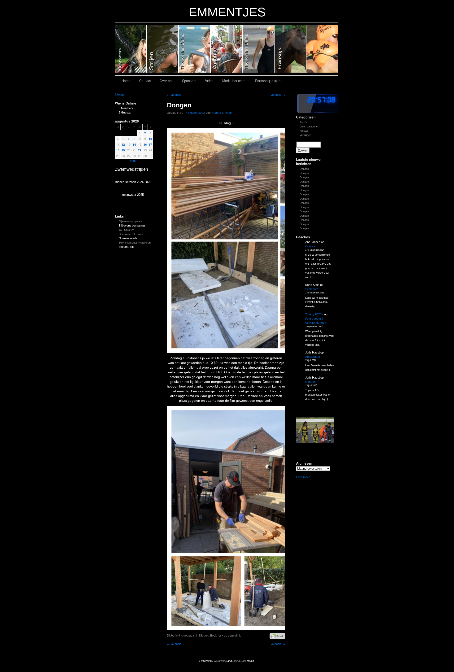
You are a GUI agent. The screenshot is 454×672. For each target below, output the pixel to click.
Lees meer (303, 477)
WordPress (220, 660)
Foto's (303, 122)
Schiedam (311, 289)
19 (123, 150)
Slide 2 (259, 49)
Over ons (166, 80)
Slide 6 (131, 49)
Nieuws (304, 130)
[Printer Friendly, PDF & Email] (277, 636)
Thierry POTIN (314, 314)
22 (139, 150)
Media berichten (234, 80)
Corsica (310, 246)
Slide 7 (322, 49)
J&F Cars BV (126, 229)
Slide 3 (227, 49)
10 (150, 139)
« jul (132, 160)
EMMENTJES (227, 12)
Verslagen (305, 135)
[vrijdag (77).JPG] (315, 430)
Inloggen (120, 94)
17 (150, 144)
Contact (145, 80)
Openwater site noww (131, 234)
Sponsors (189, 80)
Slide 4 (195, 49)
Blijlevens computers (130, 221)
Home (126, 80)
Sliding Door (239, 660)
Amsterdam (312, 356)
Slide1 (290, 49)
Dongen (304, 168)
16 (145, 144)
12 (123, 144)
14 (134, 144)
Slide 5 (163, 49)
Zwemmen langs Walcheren (135, 242)
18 (117, 150)
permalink (234, 635)
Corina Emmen (222, 112)
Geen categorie (309, 126)
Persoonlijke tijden (268, 80)
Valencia (174, 94)
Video (209, 80)
